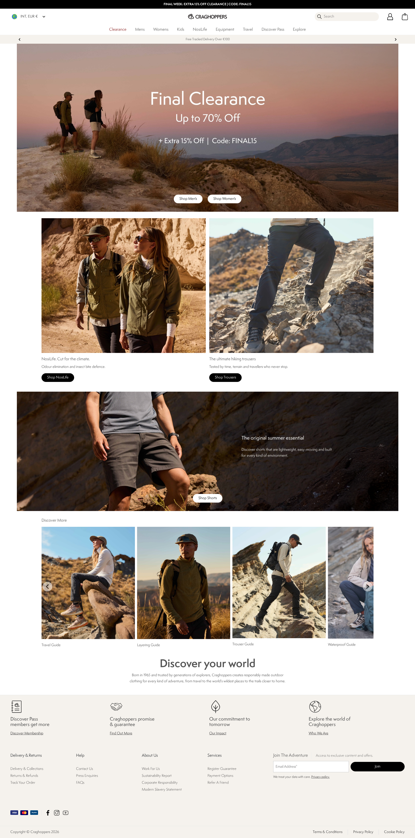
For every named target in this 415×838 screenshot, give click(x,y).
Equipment (225, 29)
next (395, 39)
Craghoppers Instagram (56, 812)
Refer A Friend (218, 783)
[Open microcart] (404, 16)
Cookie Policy (394, 832)
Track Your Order (22, 783)
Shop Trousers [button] (225, 377)
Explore (299, 29)
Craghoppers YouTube (65, 812)
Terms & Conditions (327, 832)
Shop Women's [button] (224, 199)
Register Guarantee (222, 769)
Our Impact (217, 733)
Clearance (117, 29)
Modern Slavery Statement (162, 790)
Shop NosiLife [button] (58, 377)
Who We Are (318, 733)
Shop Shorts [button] (207, 498)
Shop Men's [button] (188, 199)
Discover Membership (26, 733)
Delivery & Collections (26, 769)
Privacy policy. (320, 777)
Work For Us (151, 769)
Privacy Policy (363, 832)
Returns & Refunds (24, 776)
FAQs (80, 783)
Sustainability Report (157, 776)
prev (19, 39)
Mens (140, 29)
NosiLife (200, 29)
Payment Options (220, 776)
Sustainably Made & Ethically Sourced (207, 39)
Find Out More (121, 733)
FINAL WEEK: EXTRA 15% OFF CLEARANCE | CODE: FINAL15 (207, 4)
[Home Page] (207, 16)
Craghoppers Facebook (48, 812)
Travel (248, 29)
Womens (160, 29)
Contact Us (84, 769)
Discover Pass (273, 29)
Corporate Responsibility (160, 783)
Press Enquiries (87, 776)
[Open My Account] (390, 16)
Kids (180, 29)
